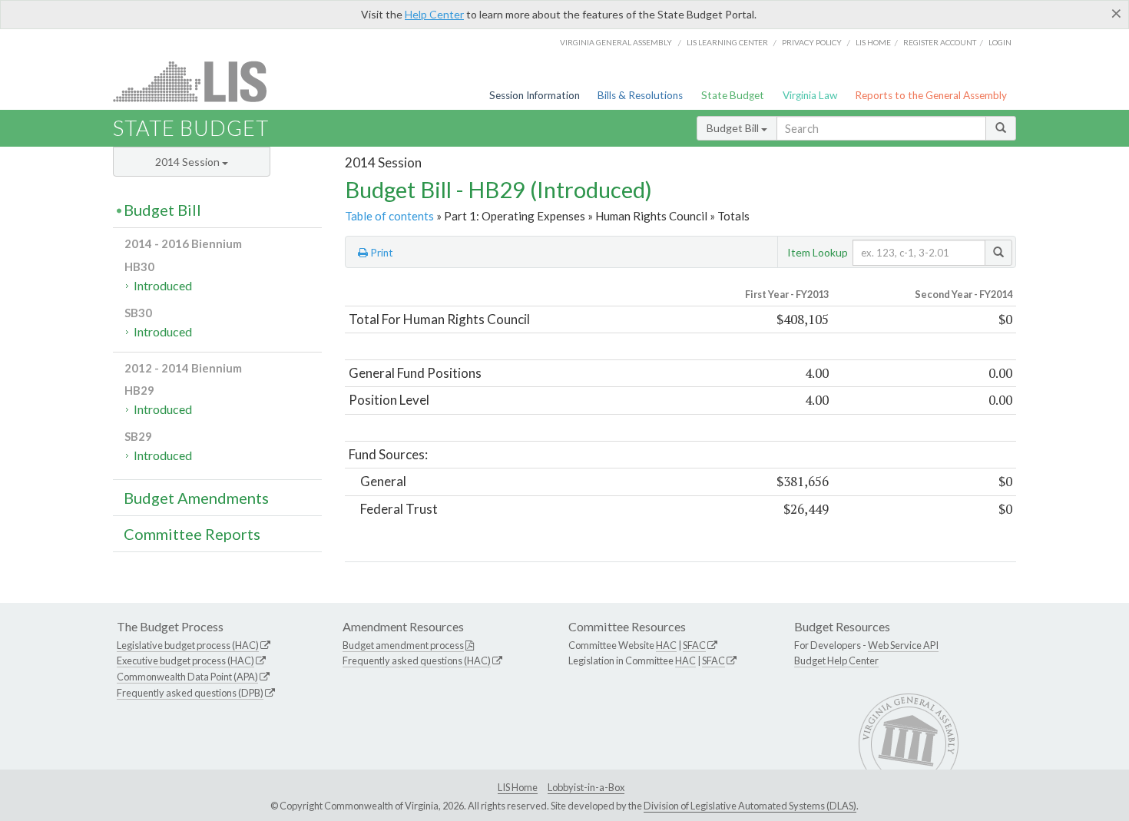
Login (999, 42)
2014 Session (188, 161)
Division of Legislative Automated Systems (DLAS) (750, 805)
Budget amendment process (403, 645)
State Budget (732, 95)
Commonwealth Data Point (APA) (187, 676)
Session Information (534, 95)
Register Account (939, 42)
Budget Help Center (836, 660)
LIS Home (518, 787)
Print (380, 253)
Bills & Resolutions (640, 95)
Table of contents (389, 216)
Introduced (163, 285)
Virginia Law (810, 95)
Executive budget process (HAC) (185, 660)
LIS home (873, 42)
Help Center (434, 14)
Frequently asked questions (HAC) (417, 660)
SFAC (694, 645)
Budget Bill (734, 127)
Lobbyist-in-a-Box (586, 787)
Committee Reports (192, 534)
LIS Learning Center (727, 42)
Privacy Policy (812, 42)
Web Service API (903, 645)
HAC (666, 645)
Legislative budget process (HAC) (188, 645)
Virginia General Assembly (616, 42)
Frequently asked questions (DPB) (190, 693)
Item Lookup (817, 252)
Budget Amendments (196, 497)
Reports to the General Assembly (931, 95)
